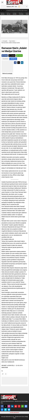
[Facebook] (2, 406)
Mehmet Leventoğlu (7, 73)
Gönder (20, 55)
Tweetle (13, 55)
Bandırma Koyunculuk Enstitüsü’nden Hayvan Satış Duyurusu (17, 10)
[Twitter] (5, 406)
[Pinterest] (19, 406)
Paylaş (5, 55)
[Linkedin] (12, 406)
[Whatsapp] (22, 406)
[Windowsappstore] (9, 409)
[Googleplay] (5, 409)
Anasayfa (5, 41)
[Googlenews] (26, 406)
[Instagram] (9, 406)
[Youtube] (15, 406)
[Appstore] (2, 409)
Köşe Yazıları (12, 41)
